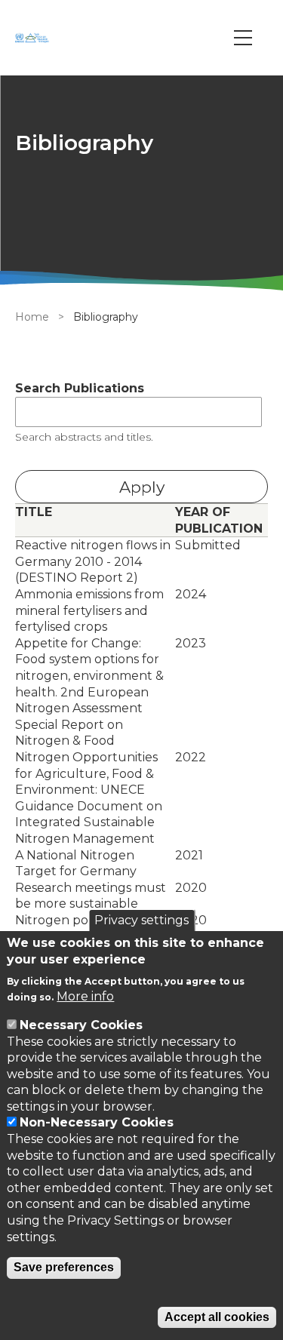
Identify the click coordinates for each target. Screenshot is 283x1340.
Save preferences (64, 1267)
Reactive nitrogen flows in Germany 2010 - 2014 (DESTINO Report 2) (93, 561)
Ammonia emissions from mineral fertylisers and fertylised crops (89, 610)
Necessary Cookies (81, 1025)
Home (32, 317)
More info (85, 996)
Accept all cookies (217, 1317)
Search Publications (79, 388)
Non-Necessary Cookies (97, 1122)
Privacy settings (141, 920)
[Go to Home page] (34, 38)
